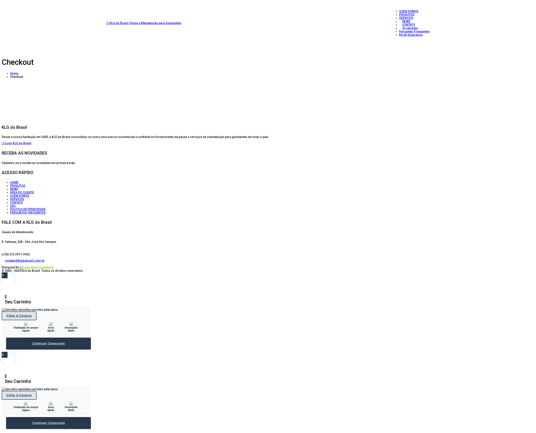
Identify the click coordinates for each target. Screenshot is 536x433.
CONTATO (16, 202)
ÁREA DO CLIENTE (22, 192)
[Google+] (9, 264)
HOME (14, 182)
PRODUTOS (17, 185)
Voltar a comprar (19, 316)
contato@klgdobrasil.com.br (25, 260)
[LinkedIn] (6, 264)
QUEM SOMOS (19, 196)
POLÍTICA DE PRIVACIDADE (28, 209)
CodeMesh (46, 267)
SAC (13, 206)
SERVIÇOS (17, 199)
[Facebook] (3, 264)
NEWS (14, 189)
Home (14, 73)
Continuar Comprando (48, 343)
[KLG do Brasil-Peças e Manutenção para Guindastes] (143, 23)
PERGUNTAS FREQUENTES (28, 212)
